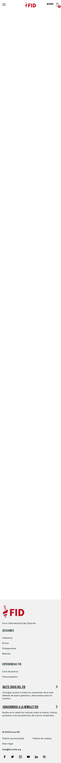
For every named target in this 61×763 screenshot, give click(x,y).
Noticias (6, 653)
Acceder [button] (50, 4)
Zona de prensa (10, 671)
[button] (30, 687)
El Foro (5, 643)
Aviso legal (7, 743)
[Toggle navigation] (3, 4)
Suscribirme (16, 448)
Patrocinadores (9, 677)
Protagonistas (9, 648)
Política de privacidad (13, 738)
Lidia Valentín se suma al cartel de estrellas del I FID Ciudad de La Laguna (27, 585)
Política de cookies (42, 738)
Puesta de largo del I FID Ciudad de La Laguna (23, 523)
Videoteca (7, 638)
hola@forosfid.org (11, 750)
